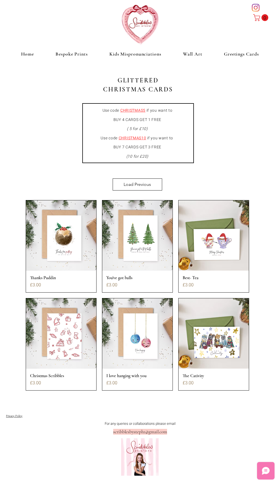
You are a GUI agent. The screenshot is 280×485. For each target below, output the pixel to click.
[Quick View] (61, 235)
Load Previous (137, 184)
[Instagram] (255, 7)
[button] (261, 17)
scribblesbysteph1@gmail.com (140, 432)
